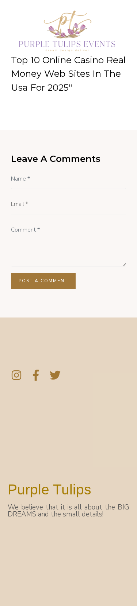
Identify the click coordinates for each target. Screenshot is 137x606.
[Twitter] (55, 375)
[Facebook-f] (36, 375)
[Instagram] (16, 375)
